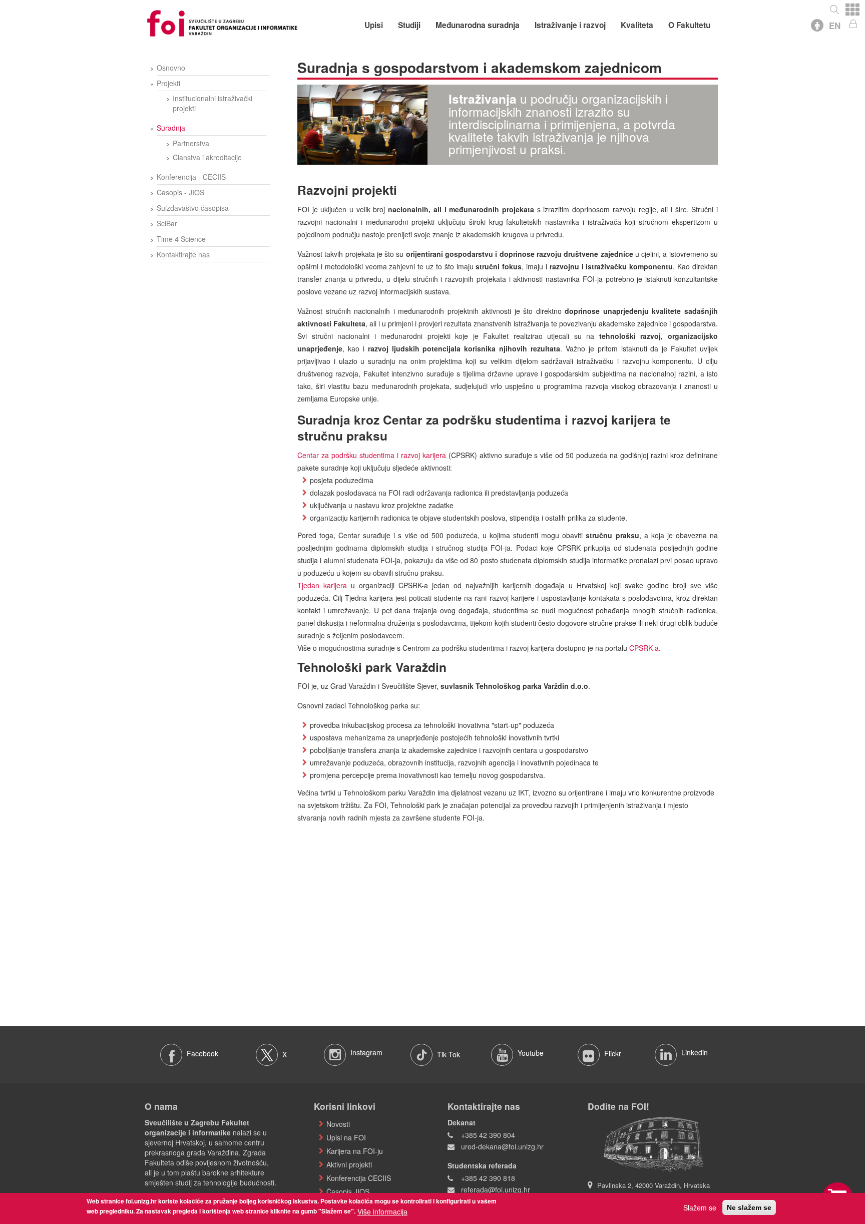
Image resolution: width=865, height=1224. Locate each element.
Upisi (373, 25)
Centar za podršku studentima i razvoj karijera (371, 455)
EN (834, 26)
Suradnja (171, 128)
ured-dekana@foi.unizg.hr (502, 1146)
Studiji (409, 25)
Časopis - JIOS (180, 192)
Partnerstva (191, 143)
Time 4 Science (181, 239)
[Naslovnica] (222, 22)
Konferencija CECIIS (358, 1178)
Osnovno (171, 68)
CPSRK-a (644, 648)
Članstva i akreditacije (207, 157)
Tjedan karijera (322, 585)
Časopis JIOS (347, 1191)
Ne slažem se (749, 1207)
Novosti (338, 1124)
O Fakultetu (689, 25)
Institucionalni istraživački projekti (212, 103)
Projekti (168, 83)
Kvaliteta (637, 25)
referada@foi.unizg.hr (495, 1189)
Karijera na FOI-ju (354, 1151)
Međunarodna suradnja (478, 25)
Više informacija (382, 1211)
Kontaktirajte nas (183, 254)
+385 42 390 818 (488, 1178)
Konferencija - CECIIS (191, 177)
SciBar (167, 223)
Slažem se (699, 1207)
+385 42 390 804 (488, 1135)
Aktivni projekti (349, 1164)
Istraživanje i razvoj (570, 25)
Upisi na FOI (346, 1137)
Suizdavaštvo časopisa (193, 208)
